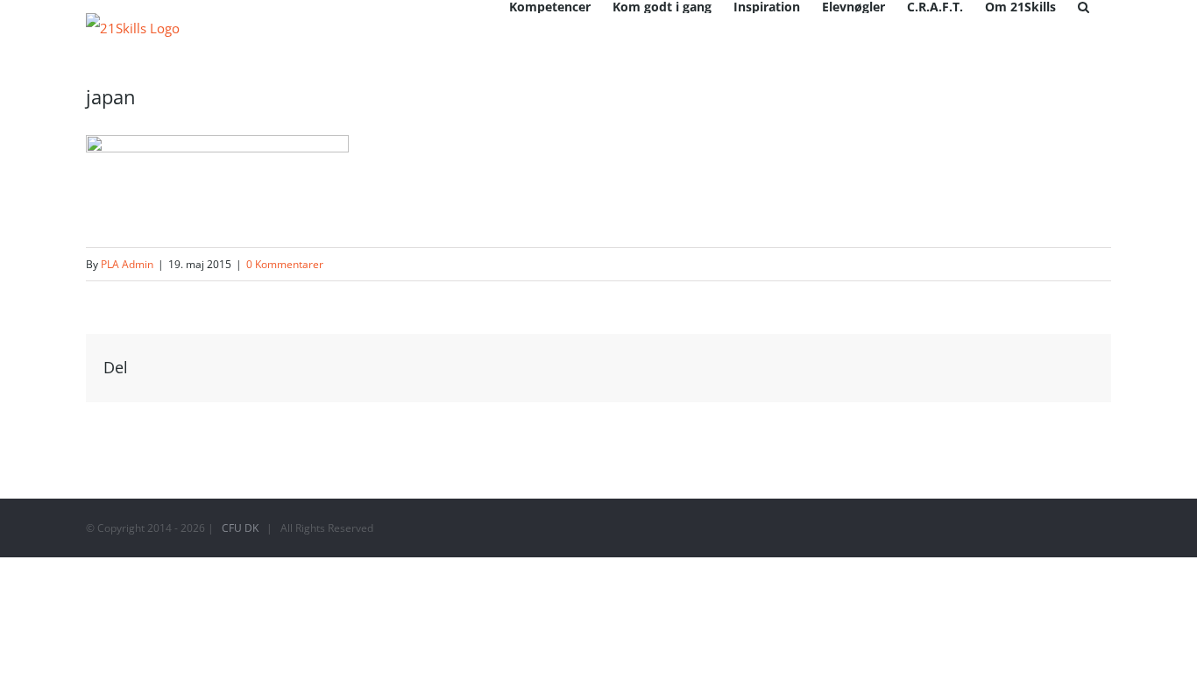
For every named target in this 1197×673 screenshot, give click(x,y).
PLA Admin (127, 264)
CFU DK (240, 528)
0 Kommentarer (284, 264)
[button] (1083, 6)
